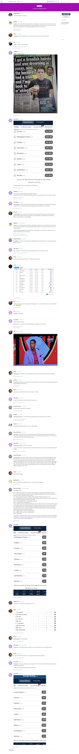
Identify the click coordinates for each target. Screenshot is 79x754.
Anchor (16, 382)
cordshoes (17, 204)
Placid (16, 313)
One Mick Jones (12, 1)
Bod (15, 53)
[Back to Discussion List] (1, 1)
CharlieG (16, 434)
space (16, 24)
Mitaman (16, 36)
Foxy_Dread (17, 214)
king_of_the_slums (18, 416)
